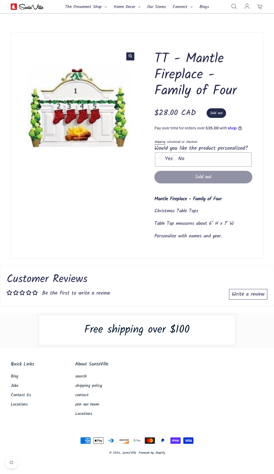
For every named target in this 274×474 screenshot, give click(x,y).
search (81, 376)
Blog (14, 376)
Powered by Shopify (152, 452)
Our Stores (156, 7)
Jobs (14, 386)
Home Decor (125, 7)
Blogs (204, 7)
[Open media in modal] (130, 56)
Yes (169, 159)
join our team (87, 404)
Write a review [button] (248, 294)
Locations (19, 404)
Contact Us (21, 395)
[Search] (234, 6)
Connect (181, 7)
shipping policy (88, 386)
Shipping (160, 141)
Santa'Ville (129, 452)
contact (82, 395)
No (181, 159)
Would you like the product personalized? (201, 148)
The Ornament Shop (84, 7)
